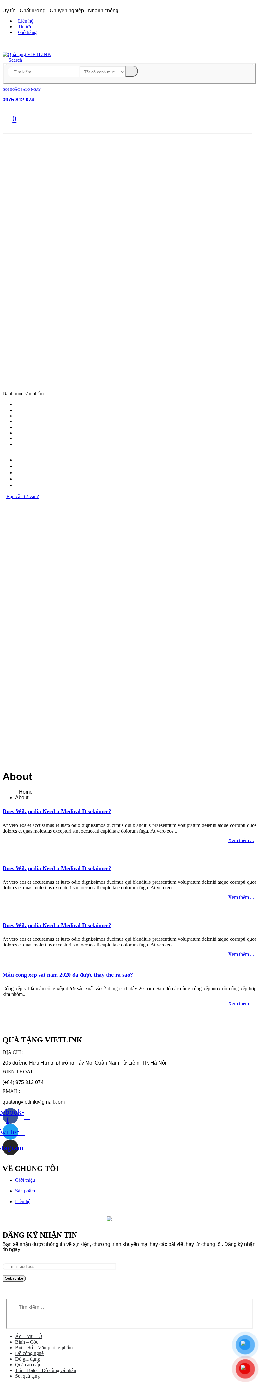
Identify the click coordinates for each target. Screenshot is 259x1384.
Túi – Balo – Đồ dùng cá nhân (46, 438)
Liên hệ (25, 21)
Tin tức (25, 26)
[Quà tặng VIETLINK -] (27, 54)
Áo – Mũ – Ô (29, 404)
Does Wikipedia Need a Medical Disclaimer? (57, 811)
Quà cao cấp (29, 432)
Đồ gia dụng (29, 427)
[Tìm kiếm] (131, 71)
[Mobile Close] (4, 1295)
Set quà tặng (29, 444)
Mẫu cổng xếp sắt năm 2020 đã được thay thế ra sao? (68, 975)
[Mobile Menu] (6, 387)
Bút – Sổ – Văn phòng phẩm (45, 415)
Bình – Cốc (28, 410)
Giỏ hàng (27, 32)
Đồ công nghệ (31, 421)
